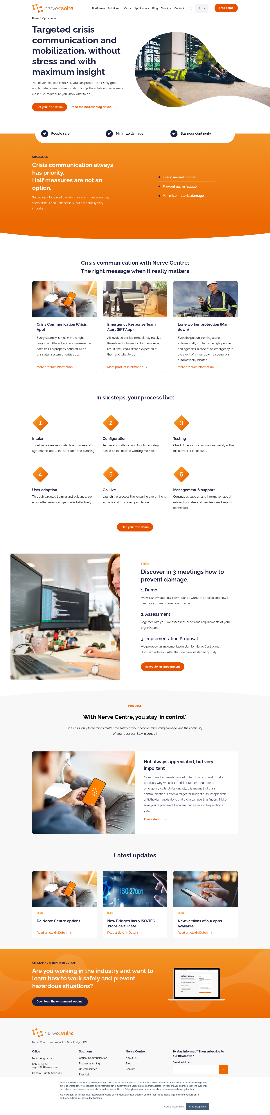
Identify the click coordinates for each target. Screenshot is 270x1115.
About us (166, 8)
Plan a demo (153, 819)
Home (35, 18)
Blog (155, 8)
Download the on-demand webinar (60, 1001)
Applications (141, 8)
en (200, 8)
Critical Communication (93, 1058)
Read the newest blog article (91, 107)
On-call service (88, 1069)
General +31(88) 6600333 (47, 1073)
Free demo (226, 8)
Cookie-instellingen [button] (174, 1106)
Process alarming (89, 1063)
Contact (179, 8)
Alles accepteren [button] (197, 1106)
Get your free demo (50, 107)
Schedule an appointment (162, 666)
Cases (128, 8)
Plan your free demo (135, 527)
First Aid (84, 1074)
